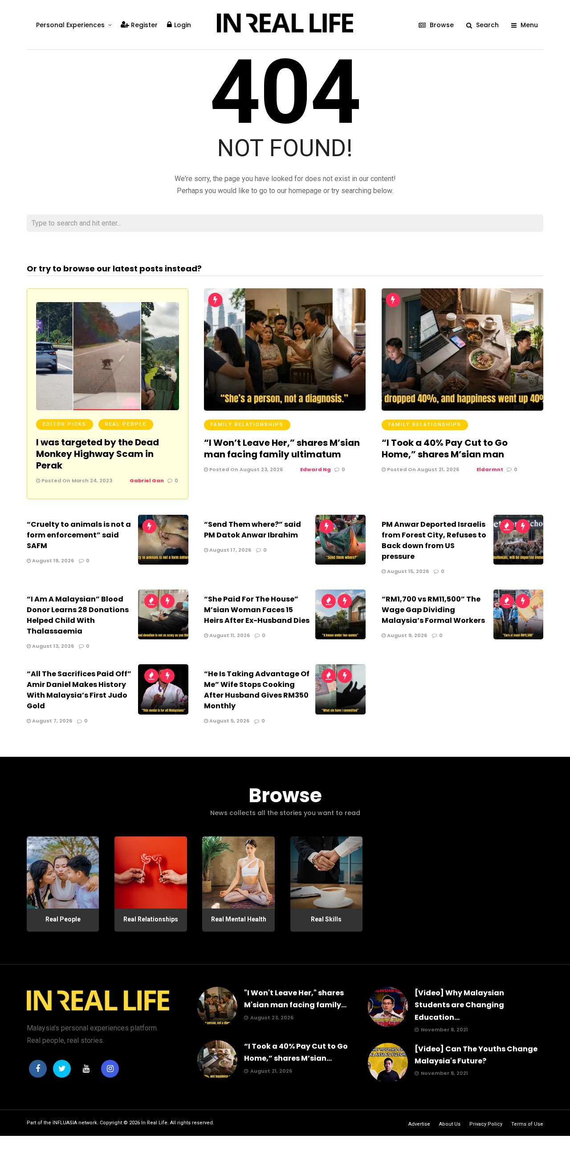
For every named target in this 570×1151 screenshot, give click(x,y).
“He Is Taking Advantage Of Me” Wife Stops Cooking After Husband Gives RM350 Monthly (256, 690)
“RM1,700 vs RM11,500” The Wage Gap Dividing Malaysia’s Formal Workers (433, 610)
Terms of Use (527, 1124)
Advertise (419, 1124)
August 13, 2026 (52, 646)
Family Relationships (247, 425)
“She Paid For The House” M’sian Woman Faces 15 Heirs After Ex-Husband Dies (256, 610)
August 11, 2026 (229, 635)
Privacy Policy (485, 1124)
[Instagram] (110, 1069)
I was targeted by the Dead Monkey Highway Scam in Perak (97, 454)
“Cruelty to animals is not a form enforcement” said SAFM (79, 535)
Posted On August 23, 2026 (245, 469)
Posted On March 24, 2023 (76, 480)
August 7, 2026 (51, 720)
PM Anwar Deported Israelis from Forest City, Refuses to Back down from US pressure (434, 540)
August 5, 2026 (228, 720)
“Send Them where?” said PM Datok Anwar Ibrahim (252, 529)
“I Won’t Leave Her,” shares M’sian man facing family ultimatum (282, 448)
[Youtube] (86, 1069)
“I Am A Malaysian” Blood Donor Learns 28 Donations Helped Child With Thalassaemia (78, 615)
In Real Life (154, 1123)
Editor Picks (64, 424)
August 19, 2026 (52, 560)
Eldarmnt (489, 469)
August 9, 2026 (406, 635)
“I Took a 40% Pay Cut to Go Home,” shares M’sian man (445, 448)
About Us (449, 1124)
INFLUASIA (65, 1123)
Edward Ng (315, 469)
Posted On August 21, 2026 (422, 469)
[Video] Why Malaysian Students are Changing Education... (459, 1005)
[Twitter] (62, 1069)
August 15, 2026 (407, 571)
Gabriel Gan (147, 480)
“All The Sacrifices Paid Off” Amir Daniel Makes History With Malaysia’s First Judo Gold (79, 690)
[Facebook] (38, 1069)
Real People (126, 424)
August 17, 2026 (229, 549)
